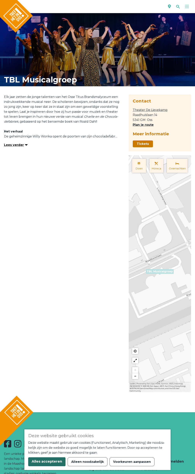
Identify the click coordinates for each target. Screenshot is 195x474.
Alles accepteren (47, 461)
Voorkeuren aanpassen (132, 462)
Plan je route (143, 125)
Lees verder (14, 145)
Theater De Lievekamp (150, 110)
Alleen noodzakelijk (87, 462)
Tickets (143, 144)
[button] (159, 273)
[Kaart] (169, 6)
